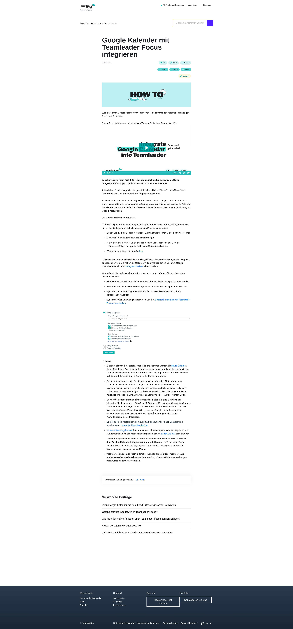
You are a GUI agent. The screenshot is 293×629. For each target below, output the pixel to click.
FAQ (105, 23)
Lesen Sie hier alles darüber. (135, 425)
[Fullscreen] (188, 173)
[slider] (142, 173)
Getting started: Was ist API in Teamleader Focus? (129, 511)
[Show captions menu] (175, 173)
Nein (142, 480)
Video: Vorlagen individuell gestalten (122, 525)
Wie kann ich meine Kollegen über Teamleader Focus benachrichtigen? (141, 518)
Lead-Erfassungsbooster (120, 430)
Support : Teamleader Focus (90, 23)
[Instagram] (203, 624)
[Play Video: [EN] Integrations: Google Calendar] (146, 147)
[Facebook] (211, 624)
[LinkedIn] (207, 624)
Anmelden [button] (193, 5)
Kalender (114, 23)
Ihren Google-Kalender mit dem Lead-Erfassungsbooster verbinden (139, 505)
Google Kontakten (134, 266)
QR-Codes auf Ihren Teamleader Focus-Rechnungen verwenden (137, 532)
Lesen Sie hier (168, 434)
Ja (137, 480)
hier (141, 251)
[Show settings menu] (184, 173)
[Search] (210, 23)
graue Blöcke (177, 366)
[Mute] (179, 173)
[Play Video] (104, 173)
